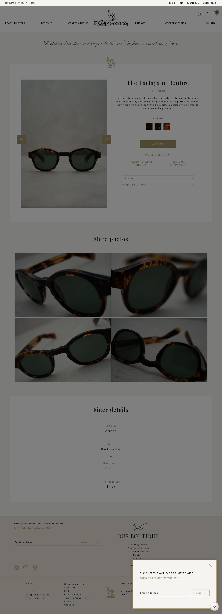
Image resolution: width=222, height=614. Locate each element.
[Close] (210, 566)
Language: (210, 3)
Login (172, 3)
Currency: (193, 3)
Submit (197, 593)
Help (181, 3)
